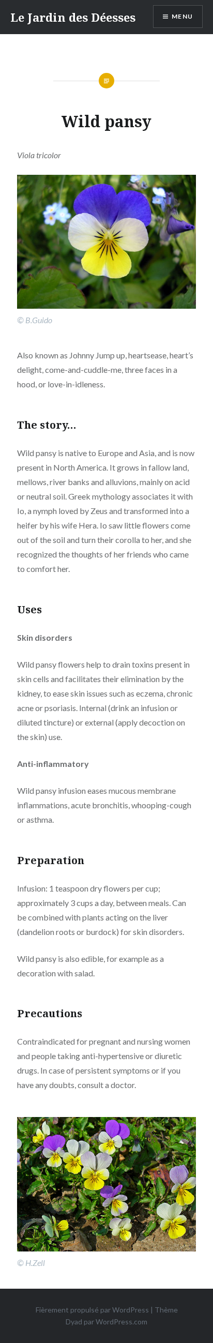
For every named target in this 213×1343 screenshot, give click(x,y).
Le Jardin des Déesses (72, 17)
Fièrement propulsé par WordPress (92, 1309)
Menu (182, 16)
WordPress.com (121, 1321)
